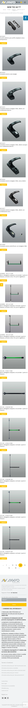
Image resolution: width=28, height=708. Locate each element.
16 (9, 568)
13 (16, 565)
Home (4, 9)
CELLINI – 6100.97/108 (6, 551)
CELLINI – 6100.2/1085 (6, 443)
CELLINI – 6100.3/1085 (6, 515)
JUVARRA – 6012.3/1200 (6, 334)
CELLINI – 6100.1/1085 (6, 371)
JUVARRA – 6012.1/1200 (6, 273)
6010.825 (2, 36)
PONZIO (14, 9)
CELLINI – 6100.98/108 (6, 479)
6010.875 (2, 143)
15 (24, 565)
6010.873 (2, 107)
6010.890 (2, 244)
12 (12, 565)
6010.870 (2, 72)
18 (15, 568)
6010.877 (2, 208)
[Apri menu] (25, 18)
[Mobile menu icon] (24, 2)
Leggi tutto (3, 43)
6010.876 (2, 179)
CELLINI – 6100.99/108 (6, 407)
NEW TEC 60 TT (21, 9)
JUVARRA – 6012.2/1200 (6, 304)
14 (20, 565)
